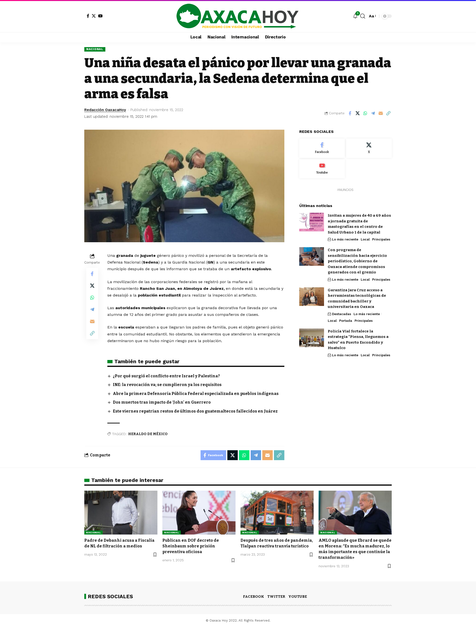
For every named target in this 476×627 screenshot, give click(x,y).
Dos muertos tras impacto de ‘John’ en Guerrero (162, 402)
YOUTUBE (297, 596)
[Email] (380, 113)
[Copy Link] (388, 113)
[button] (362, 16)
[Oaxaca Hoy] (238, 16)
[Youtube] (322, 169)
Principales (381, 239)
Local (365, 239)
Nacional (94, 49)
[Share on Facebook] (349, 113)
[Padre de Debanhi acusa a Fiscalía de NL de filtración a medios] (120, 513)
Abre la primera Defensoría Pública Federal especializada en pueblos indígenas (196, 393)
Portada (345, 320)
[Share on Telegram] (372, 113)
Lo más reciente (345, 239)
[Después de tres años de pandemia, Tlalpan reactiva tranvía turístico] (277, 513)
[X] (93, 16)
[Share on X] (357, 113)
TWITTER (276, 596)
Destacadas (341, 314)
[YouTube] (100, 16)
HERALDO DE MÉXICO (148, 434)
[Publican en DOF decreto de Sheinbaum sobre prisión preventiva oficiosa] (199, 513)
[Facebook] (88, 16)
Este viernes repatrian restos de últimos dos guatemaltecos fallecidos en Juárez (195, 411)
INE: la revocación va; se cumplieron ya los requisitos (167, 384)
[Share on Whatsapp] (365, 113)
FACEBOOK (253, 596)
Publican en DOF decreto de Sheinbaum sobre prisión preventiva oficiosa (190, 546)
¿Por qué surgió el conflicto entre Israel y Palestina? (166, 376)
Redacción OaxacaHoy (105, 110)
